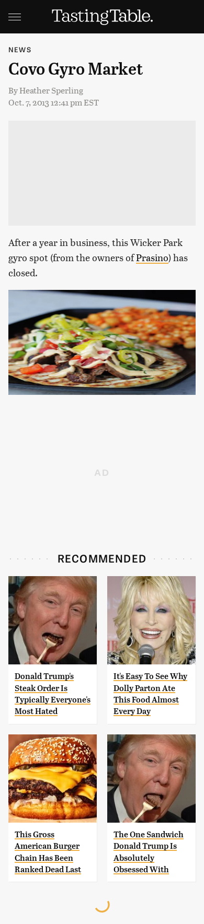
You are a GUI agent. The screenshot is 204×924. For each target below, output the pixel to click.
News (19, 49)
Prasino (152, 257)
